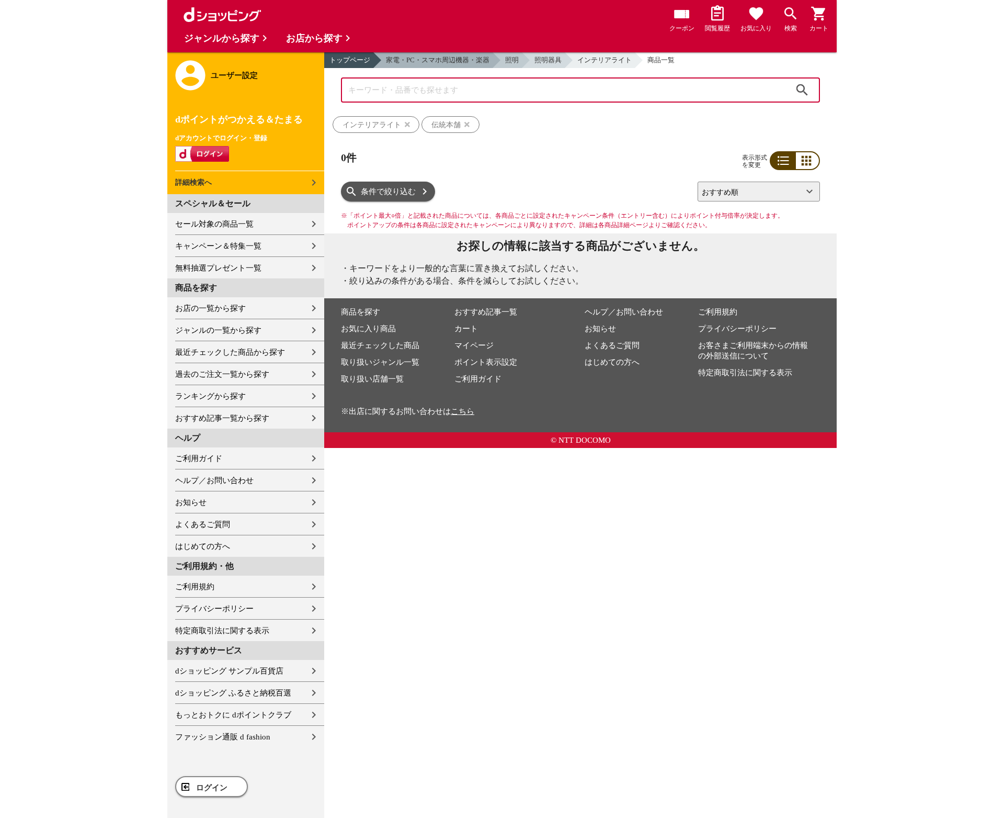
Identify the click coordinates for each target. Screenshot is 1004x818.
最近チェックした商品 (380, 345)
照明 (512, 60)
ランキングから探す (210, 396)
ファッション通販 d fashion (222, 737)
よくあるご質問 (202, 524)
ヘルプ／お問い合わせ (214, 480)
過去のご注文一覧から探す (222, 374)
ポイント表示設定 (485, 362)
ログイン (211, 787)
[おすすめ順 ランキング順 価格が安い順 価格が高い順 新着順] (754, 191)
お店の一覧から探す (210, 308)
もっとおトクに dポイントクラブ (233, 715)
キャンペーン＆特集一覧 (218, 246)
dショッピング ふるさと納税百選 (233, 693)
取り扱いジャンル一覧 (380, 362)
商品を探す (360, 312)
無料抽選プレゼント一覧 (218, 268)
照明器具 (548, 60)
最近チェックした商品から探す (230, 352)
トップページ (349, 60)
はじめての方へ (202, 546)
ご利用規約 (194, 586)
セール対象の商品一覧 (214, 224)
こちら (462, 411)
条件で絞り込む (388, 191)
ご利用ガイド (198, 458)
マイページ (474, 345)
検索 (802, 90)
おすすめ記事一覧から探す (222, 418)
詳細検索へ (193, 182)
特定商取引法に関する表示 (222, 630)
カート (466, 328)
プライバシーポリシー (214, 608)
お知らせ (191, 502)
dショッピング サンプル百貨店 (229, 671)
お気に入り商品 (368, 328)
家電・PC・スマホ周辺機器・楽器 (437, 60)
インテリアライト (604, 60)
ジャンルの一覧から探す (218, 330)
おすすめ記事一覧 (485, 312)
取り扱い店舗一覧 (372, 379)
